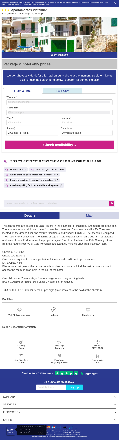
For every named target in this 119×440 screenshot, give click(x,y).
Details (29, 215)
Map (89, 215)
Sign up (75, 387)
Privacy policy (56, 431)
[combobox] (59, 102)
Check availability (58, 145)
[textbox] (61, 102)
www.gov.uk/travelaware (80, 436)
